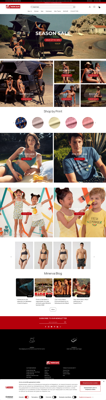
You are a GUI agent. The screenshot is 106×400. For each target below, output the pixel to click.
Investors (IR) (48, 377)
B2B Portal (47, 375)
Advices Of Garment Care (32, 375)
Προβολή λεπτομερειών (85, 397)
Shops (46, 372)
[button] (32, 7)
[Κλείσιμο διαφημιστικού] (103, 381)
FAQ (64, 375)
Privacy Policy (66, 372)
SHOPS (90, 1)
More (53, 309)
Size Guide (28, 377)
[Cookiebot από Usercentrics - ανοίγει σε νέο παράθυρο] (9, 397)
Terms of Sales (66, 373)
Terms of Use (66, 370)
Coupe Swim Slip (30, 373)
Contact (47, 373)
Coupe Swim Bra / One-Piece (33, 372)
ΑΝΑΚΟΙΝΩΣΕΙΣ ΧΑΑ (49, 379)
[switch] (41, 397)
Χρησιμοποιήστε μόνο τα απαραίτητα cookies (90, 388)
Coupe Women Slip (30, 370)
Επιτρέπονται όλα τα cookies (90, 383)
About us (47, 370)
